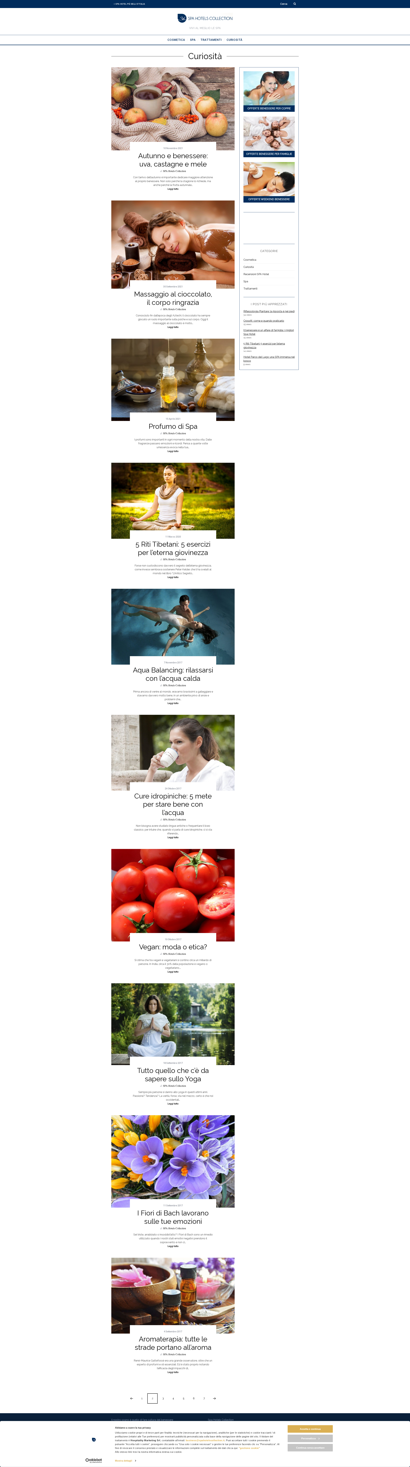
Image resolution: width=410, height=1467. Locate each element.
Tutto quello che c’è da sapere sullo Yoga (173, 1074)
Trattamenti (250, 288)
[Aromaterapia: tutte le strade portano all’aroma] (173, 1296)
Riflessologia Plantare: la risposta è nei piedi (269, 311)
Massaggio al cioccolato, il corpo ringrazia (173, 298)
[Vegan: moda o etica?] (173, 895)
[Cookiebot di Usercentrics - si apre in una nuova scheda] (94, 1460)
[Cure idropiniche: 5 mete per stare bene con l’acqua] (173, 753)
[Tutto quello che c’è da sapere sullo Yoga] (173, 1024)
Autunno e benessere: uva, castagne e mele (173, 160)
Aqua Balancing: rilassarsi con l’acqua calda (173, 674)
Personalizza (308, 1438)
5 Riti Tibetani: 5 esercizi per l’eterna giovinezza (172, 548)
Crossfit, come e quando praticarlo (263, 320)
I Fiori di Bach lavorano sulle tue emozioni (173, 1217)
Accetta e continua (310, 1429)
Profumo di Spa (173, 426)
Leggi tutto (173, 189)
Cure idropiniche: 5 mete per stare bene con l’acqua (173, 804)
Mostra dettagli (123, 1460)
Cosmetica (249, 259)
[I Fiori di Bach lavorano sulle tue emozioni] (173, 1161)
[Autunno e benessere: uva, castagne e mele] (173, 108)
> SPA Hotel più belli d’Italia (129, 4)
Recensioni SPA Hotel (256, 274)
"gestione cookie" (249, 1448)
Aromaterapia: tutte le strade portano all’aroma (173, 1343)
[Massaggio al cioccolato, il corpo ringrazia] (173, 244)
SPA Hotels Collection (174, 171)
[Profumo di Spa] (173, 380)
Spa (245, 281)
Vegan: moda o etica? (173, 947)
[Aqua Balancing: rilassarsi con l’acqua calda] (173, 627)
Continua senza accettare (310, 1447)
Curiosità (248, 267)
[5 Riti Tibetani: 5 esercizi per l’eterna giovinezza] (173, 501)
